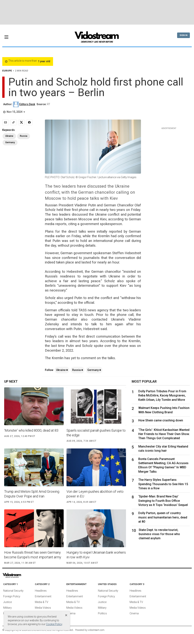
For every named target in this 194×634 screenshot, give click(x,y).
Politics (102, 613)
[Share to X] (21, 122)
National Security (13, 590)
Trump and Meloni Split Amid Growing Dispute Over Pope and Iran (31, 493)
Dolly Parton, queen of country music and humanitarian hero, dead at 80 (162, 517)
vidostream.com (96, 630)
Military (7, 607)
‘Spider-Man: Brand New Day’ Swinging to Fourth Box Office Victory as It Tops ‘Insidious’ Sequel (163, 501)
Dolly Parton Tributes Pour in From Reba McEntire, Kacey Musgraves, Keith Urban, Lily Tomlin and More (162, 395)
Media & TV (41, 602)
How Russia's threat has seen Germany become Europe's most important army (32, 554)
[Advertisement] (97, 12)
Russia (76, 369)
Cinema (70, 613)
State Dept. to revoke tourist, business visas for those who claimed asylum (159, 534)
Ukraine (61, 369)
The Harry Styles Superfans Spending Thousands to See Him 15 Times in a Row (163, 484)
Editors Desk (27, 104)
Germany (93, 369)
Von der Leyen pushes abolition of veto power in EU (95, 493)
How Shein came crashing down (160, 420)
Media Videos (43, 607)
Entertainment (43, 596)
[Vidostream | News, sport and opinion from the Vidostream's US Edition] (22, 575)
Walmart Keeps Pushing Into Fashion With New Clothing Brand (163, 410)
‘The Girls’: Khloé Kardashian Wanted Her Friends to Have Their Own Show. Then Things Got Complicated (164, 434)
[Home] (97, 38)
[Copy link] (13, 122)
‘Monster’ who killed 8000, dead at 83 (31, 430)
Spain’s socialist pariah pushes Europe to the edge (96, 432)
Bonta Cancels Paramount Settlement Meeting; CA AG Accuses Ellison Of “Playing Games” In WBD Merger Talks (163, 465)
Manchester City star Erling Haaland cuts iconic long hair (163, 448)
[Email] (5, 122)
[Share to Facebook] (29, 122)
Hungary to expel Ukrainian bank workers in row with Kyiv (96, 554)
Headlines (41, 590)
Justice (7, 602)
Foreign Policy (11, 596)
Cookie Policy (54, 624)
